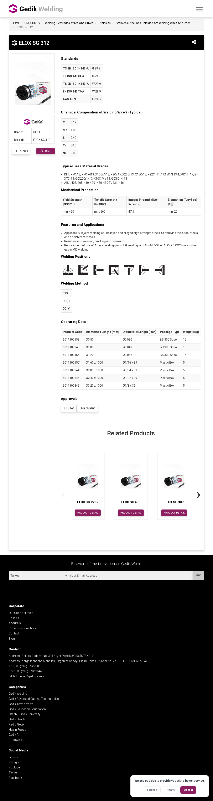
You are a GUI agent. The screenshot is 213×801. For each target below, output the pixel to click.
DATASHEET (23, 151)
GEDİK (36, 8)
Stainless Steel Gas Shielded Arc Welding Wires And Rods (153, 23)
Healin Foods (17, 729)
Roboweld (15, 739)
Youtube (14, 767)
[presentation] (63, 494)
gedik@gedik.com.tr (31, 676)
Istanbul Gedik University (24, 714)
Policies (14, 618)
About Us (15, 623)
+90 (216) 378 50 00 (27, 666)
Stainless (105, 23)
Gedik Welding (18, 693)
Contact (14, 633)
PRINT (47, 151)
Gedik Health (17, 719)
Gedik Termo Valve (21, 704)
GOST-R (69, 408)
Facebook (15, 777)
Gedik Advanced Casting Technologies (34, 698)
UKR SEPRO (87, 408)
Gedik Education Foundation (27, 709)
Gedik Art (14, 734)
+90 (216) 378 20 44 (28, 671)
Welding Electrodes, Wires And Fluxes (69, 23)
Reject (171, 789)
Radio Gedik (16, 724)
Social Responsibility (22, 628)
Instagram (15, 762)
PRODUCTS (32, 23)
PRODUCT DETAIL (87, 512)
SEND (198, 575)
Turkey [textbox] (14, 575)
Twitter (13, 772)
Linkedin (14, 757)
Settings (152, 789)
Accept (188, 789)
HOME (16, 23)
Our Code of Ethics (21, 613)
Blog (12, 638)
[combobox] (38, 575)
